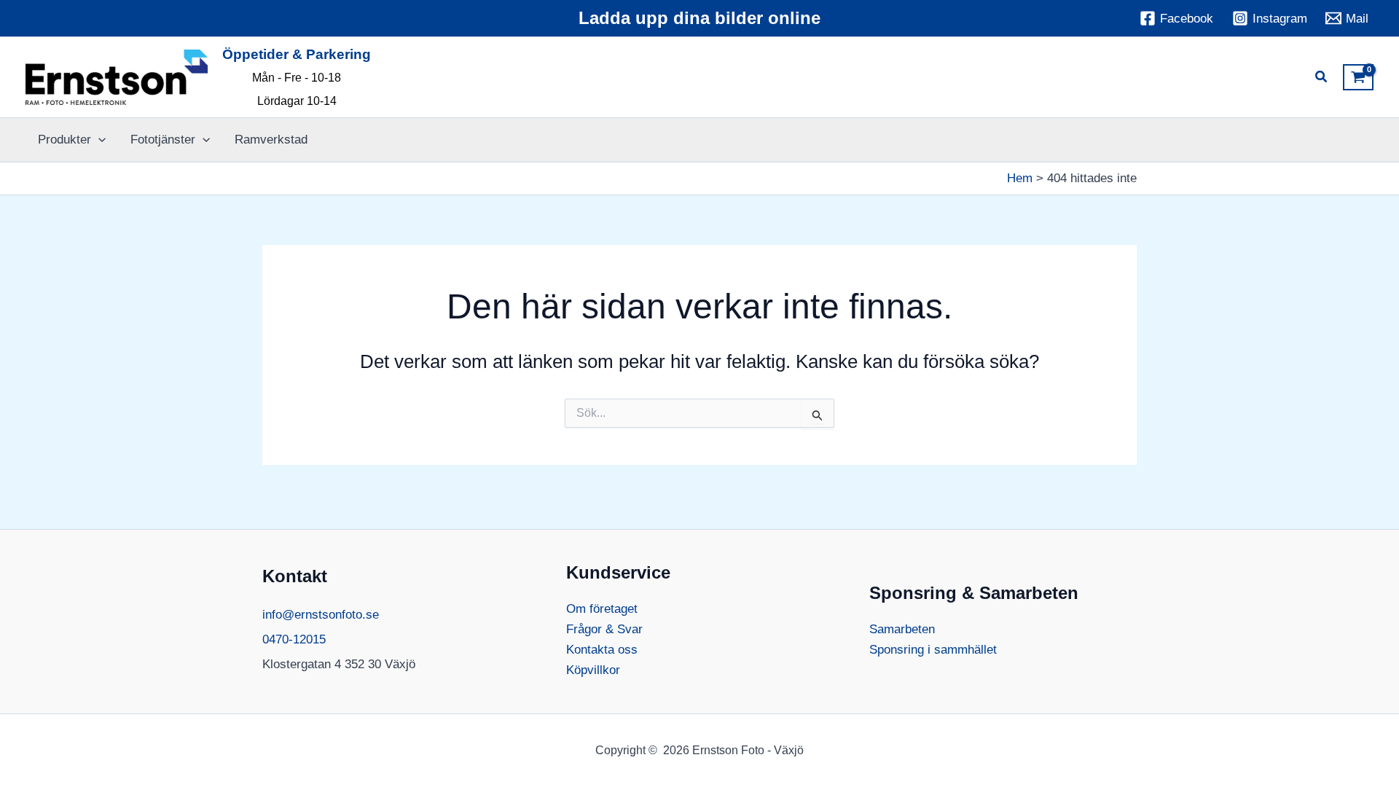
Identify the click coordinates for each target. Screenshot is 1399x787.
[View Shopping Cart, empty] (1358, 77)
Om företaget (602, 609)
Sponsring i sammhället (933, 650)
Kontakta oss (602, 650)
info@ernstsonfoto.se (320, 615)
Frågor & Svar (604, 629)
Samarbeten (902, 629)
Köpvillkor (593, 670)
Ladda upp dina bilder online (699, 18)
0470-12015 (294, 639)
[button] (1321, 78)
